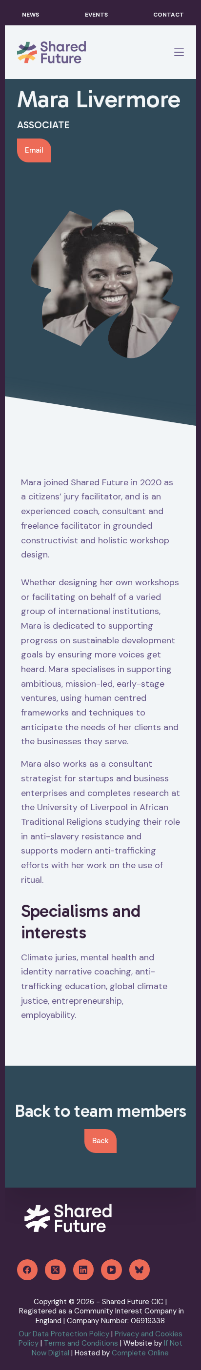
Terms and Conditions (81, 1343)
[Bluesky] (139, 1269)
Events (96, 15)
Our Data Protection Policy (64, 1334)
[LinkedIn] (83, 1269)
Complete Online (140, 1353)
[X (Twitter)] (55, 1269)
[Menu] (179, 52)
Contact (168, 15)
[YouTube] (111, 1269)
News (30, 15)
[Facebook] (27, 1269)
